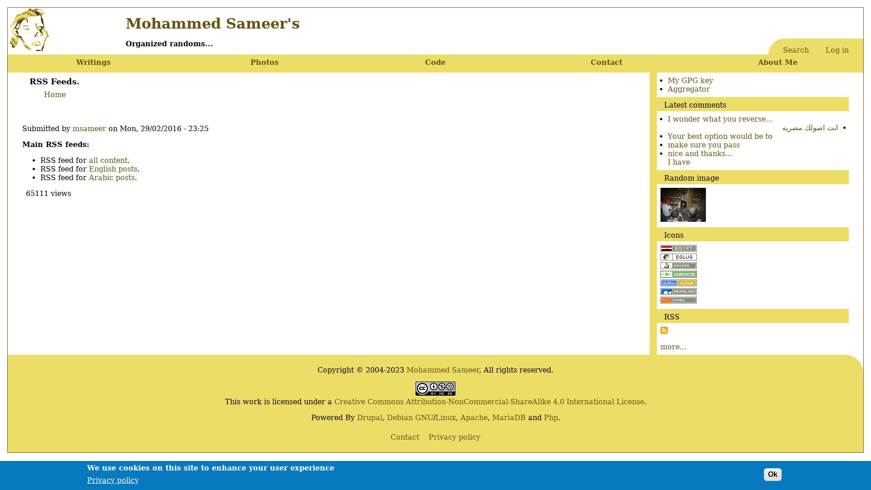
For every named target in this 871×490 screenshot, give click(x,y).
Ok (773, 474)
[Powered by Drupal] (679, 292)
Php (551, 417)
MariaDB (509, 417)
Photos (264, 62)
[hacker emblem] (679, 266)
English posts (113, 169)
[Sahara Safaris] (679, 283)
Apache (474, 417)
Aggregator (689, 89)
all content (108, 160)
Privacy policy (113, 479)
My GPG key (690, 80)
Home (55, 94)
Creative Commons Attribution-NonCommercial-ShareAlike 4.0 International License (489, 401)
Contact (606, 62)
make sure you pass (704, 145)
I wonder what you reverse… (720, 119)
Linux (446, 417)
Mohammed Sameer (442, 370)
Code (435, 62)
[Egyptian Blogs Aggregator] (679, 275)
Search (796, 50)
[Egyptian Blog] (679, 249)
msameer (89, 128)
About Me (778, 62)
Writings (93, 62)
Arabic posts (112, 177)
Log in (837, 50)
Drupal (369, 417)
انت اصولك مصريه (810, 127)
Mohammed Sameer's (213, 23)
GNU (424, 417)
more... (673, 347)
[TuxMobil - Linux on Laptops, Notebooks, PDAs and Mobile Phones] (679, 301)
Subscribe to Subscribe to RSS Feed (664, 330)
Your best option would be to (720, 136)
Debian (400, 417)
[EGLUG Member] (679, 258)
